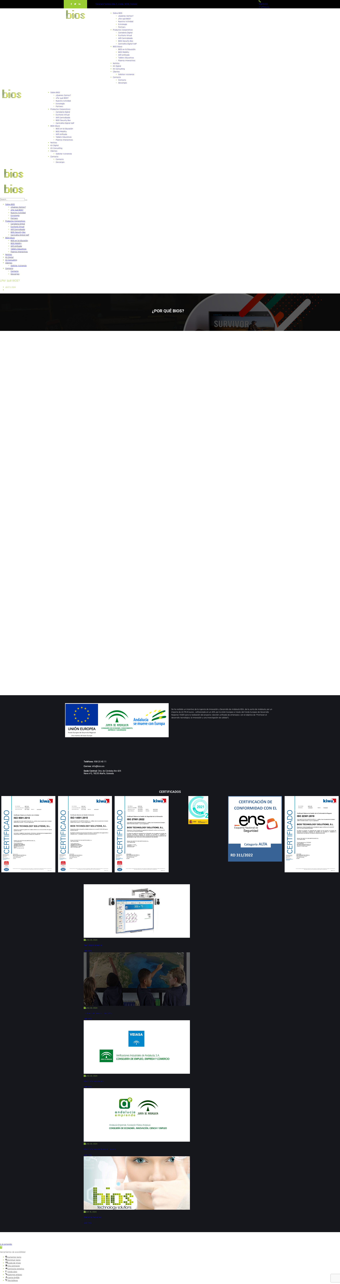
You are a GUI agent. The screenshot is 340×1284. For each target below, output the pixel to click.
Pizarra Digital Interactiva (93, 945)
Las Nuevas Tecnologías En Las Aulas (98, 1013)
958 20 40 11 (100, 761)
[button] (1, 1247)
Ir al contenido (6, 1244)
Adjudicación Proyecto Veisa (94, 1081)
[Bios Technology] (13, 181)
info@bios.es (98, 766)
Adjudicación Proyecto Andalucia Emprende (100, 1149)
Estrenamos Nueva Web (93, 1217)
